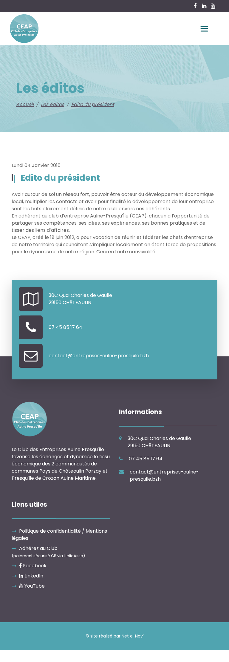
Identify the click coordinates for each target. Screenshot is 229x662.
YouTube (34, 586)
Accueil (25, 104)
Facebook (34, 565)
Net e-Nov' (133, 636)
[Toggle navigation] (204, 29)
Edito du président (92, 104)
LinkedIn (33, 575)
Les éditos (52, 104)
